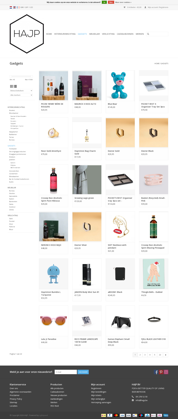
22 (160, 355)
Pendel (11, 221)
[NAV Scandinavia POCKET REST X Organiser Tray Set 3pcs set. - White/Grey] (153, 85)
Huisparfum (14, 128)
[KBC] (147, 415)
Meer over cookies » (123, 2)
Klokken (12, 157)
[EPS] (159, 415)
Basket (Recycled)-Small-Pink (153, 199)
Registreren (96, 388)
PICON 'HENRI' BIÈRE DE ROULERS (52, 105)
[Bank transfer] (128, 415)
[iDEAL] (103, 415)
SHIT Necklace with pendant (117, 246)
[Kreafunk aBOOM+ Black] (120, 273)
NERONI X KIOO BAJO (51, 245)
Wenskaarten (14, 176)
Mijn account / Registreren (158, 7)
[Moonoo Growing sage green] (87, 179)
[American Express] (165, 415)
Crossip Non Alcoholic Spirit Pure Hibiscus (51, 199)
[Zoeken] (148, 34)
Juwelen (12, 159)
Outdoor (12, 207)
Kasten (11, 199)
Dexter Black (147, 151)
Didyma (13, 165)
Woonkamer (13, 113)
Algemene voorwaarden (20, 391)
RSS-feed (54, 406)
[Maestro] (141, 415)
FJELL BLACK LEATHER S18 (153, 339)
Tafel (11, 219)
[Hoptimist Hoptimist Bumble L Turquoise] (53, 273)
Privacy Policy (16, 399)
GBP (27, 7)
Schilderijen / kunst (17, 126)
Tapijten (13, 123)
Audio (11, 182)
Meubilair (94, 34)
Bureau (12, 140)
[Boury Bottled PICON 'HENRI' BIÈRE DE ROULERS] (53, 85)
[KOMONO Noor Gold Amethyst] (53, 132)
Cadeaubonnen (125, 34)
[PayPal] (109, 415)
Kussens (13, 121)
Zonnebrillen (14, 171)
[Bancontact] (134, 415)
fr (18, 7)
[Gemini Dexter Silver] (87, 226)
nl (11, 7)
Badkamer (13, 134)
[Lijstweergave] (15, 86)
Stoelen (12, 193)
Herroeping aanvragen (101, 402)
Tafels (11, 204)
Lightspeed (43, 415)
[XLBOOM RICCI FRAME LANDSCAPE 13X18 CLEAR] (87, 320)
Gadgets (82, 34)
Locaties (13, 406)
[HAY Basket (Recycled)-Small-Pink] (153, 179)
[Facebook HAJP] (156, 372)
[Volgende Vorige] (165, 355)
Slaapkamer (13, 132)
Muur (11, 229)
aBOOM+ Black (115, 292)
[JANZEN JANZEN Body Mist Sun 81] (87, 273)
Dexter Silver (81, 245)
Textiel (13, 119)
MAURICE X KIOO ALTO (85, 104)
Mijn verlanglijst (98, 399)
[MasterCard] (116, 415)
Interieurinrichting (65, 34)
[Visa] (122, 415)
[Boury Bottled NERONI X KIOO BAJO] (53, 226)
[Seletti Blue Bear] (120, 85)
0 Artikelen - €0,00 (134, 7)
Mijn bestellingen (98, 391)
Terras (11, 137)
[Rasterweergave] (11, 86)
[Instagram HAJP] (166, 372)
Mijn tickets (96, 395)
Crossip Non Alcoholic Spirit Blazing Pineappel (152, 246)
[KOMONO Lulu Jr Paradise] (53, 320)
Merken (140, 34)
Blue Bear (112, 104)
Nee (111, 2)
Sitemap (13, 402)
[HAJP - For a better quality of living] (27, 34)
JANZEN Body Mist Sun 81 (87, 292)
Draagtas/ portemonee (17, 154)
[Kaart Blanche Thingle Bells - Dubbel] (153, 273)
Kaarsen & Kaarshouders (18, 116)
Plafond (12, 227)
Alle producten (56, 388)
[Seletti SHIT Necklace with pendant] (120, 226)
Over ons (14, 388)
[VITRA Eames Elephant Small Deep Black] (120, 320)
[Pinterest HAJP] (161, 372)
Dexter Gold (113, 151)
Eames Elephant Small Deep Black (119, 340)
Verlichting (108, 34)
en (14, 7)
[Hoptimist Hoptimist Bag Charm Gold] (87, 132)
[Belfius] (153, 415)
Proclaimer (14, 395)
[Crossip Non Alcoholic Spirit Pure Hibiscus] (53, 179)
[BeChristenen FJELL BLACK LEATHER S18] (153, 320)
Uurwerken (13, 174)
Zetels (11, 210)
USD (31, 7)
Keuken (12, 110)
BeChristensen (15, 168)
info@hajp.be (142, 400)
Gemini (13, 163)
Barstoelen (13, 201)
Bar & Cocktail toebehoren (19, 179)
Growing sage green (84, 198)
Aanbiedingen (56, 399)
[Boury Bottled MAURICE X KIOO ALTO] (87, 85)
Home (49, 34)
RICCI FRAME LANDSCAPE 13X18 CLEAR (86, 340)
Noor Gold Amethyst (51, 151)
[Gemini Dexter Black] (153, 132)
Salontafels (13, 196)
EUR (22, 7)
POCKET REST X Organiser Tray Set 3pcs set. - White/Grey (153, 105)
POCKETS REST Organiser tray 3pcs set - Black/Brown (120, 199)
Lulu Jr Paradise (48, 339)
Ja (104, 2)
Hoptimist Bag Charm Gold (85, 152)
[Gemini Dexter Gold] (120, 132)
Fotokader (13, 149)
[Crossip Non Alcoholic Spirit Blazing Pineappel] (153, 226)
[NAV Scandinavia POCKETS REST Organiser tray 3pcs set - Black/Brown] (120, 179)
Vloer (11, 224)
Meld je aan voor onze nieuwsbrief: (31, 371)
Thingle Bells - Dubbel (151, 292)
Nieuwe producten (58, 395)
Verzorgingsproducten (17, 151)
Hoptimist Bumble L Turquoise (50, 293)
